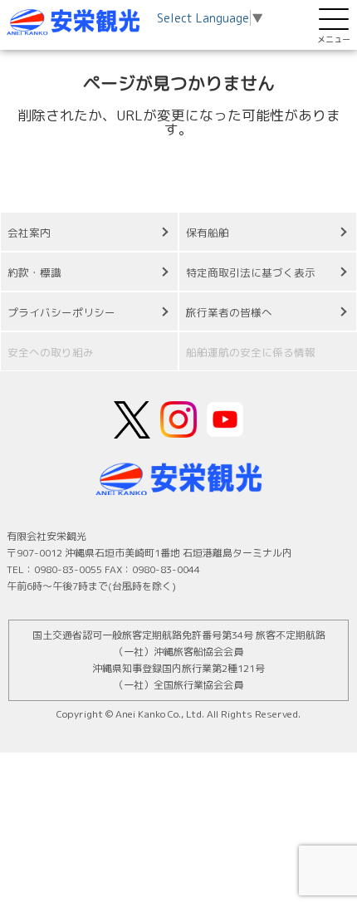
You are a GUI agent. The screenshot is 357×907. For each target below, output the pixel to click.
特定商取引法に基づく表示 (250, 272)
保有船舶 (207, 232)
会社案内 (29, 232)
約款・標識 (34, 272)
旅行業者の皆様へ (229, 312)
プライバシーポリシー (61, 312)
